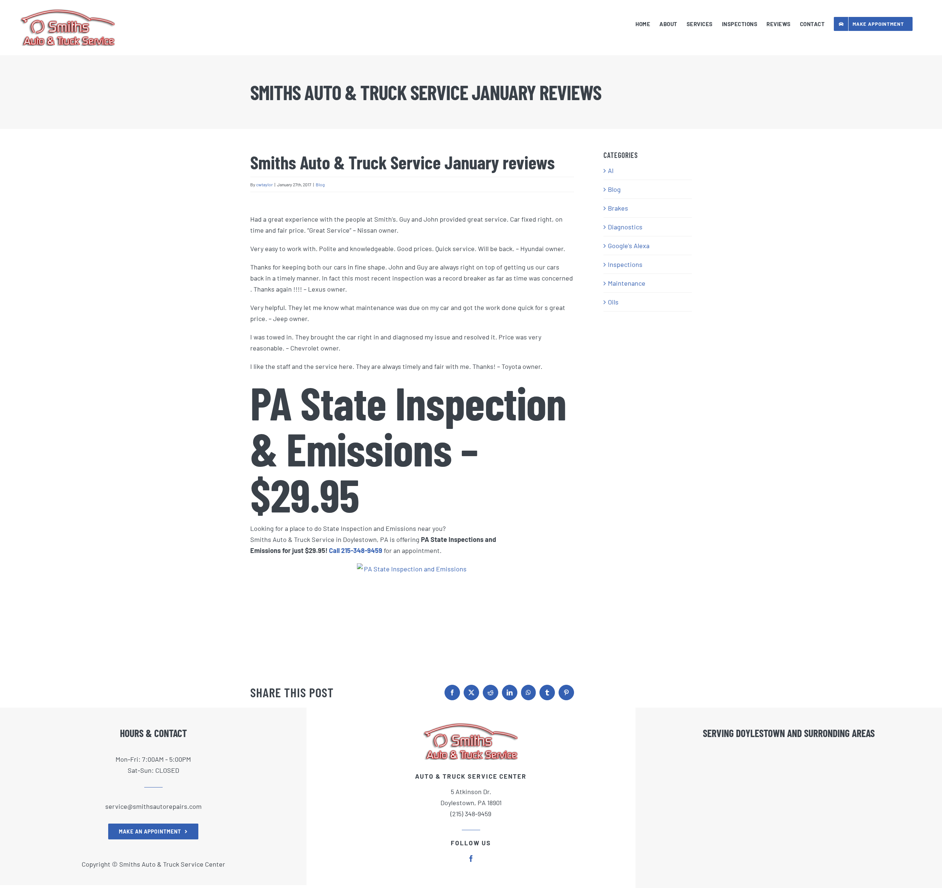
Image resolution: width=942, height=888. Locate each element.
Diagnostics (625, 227)
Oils (613, 302)
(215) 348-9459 (470, 814)
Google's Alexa (628, 246)
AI (611, 170)
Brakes (618, 208)
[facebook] (471, 858)
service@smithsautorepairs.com (153, 806)
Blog (320, 184)
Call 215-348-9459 (355, 550)
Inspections (625, 264)
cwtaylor (264, 184)
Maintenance (626, 283)
